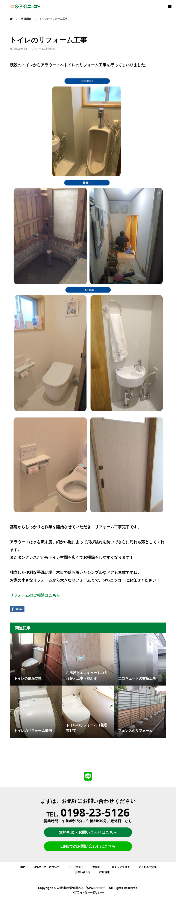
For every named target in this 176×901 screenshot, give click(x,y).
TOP (22, 867)
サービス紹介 (76, 867)
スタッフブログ (121, 867)
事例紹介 (50, 49)
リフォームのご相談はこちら (35, 595)
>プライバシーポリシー (88, 892)
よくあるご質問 (147, 867)
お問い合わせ (83, 872)
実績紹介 (98, 867)
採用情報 (104, 872)
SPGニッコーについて (46, 867)
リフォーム (37, 49)
